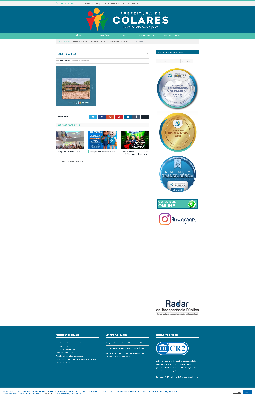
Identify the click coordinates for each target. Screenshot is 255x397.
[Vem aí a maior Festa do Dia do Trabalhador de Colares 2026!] (135, 140)
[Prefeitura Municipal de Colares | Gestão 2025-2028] (127, 18)
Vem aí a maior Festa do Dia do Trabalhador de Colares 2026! (135, 152)
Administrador (65, 61)
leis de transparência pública (167, 371)
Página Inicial (83, 35)
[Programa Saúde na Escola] (70, 140)
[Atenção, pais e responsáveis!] (102, 140)
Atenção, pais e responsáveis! (102, 151)
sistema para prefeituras (188, 361)
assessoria (174, 364)
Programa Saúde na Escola (69, 151)
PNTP (167, 377)
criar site (172, 361)
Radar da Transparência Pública (185, 377)
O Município (103, 35)
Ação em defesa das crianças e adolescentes (104, 3)
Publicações (145, 35)
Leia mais (48, 393)
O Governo (123, 35)
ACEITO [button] (247, 392)
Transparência (169, 35)
